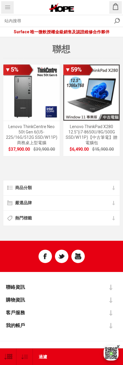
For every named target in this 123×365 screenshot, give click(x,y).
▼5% (12, 69)
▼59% (73, 69)
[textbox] (55, 21)
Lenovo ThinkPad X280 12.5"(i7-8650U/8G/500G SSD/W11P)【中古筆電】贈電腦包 (91, 134)
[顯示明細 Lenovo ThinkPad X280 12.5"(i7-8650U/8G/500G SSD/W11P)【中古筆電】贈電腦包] (91, 92)
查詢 (117, 21)
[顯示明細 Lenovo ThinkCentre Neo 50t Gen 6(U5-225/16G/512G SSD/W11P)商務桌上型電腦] (31, 92)
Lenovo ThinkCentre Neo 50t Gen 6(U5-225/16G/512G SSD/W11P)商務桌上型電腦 (31, 134)
